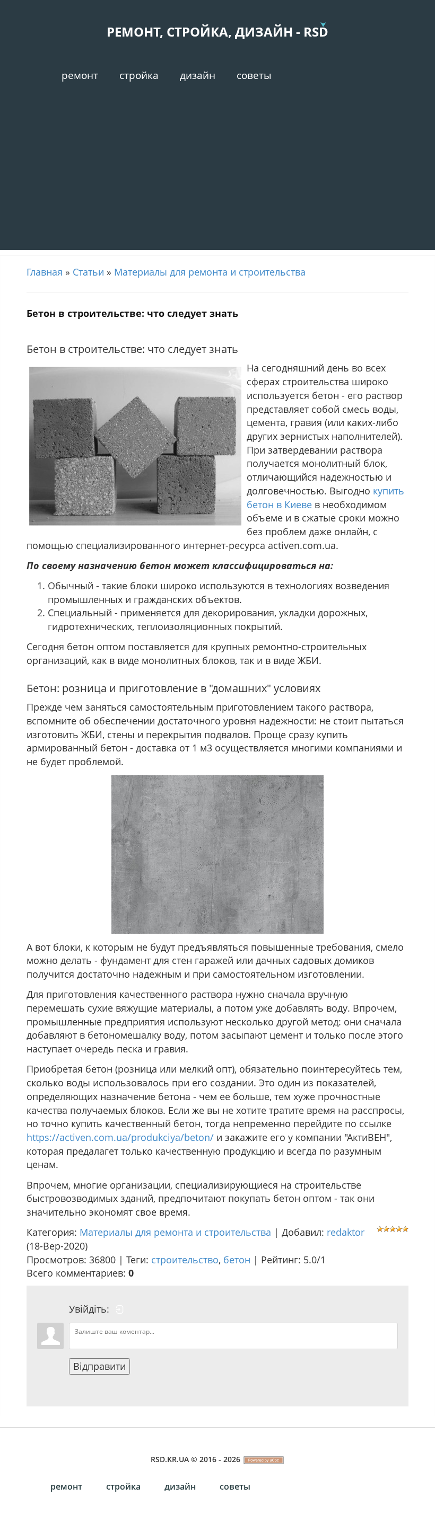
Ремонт (80, 75)
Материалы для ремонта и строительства (210, 271)
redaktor (345, 1232)
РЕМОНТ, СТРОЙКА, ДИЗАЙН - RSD (217, 31)
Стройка (139, 75)
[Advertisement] (217, 176)
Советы (254, 75)
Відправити (99, 1366)
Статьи (88, 271)
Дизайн (197, 75)
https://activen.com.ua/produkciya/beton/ (120, 1137)
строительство (185, 1259)
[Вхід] (120, 1309)
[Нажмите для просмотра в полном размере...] (217, 853)
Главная (45, 271)
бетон (236, 1259)
